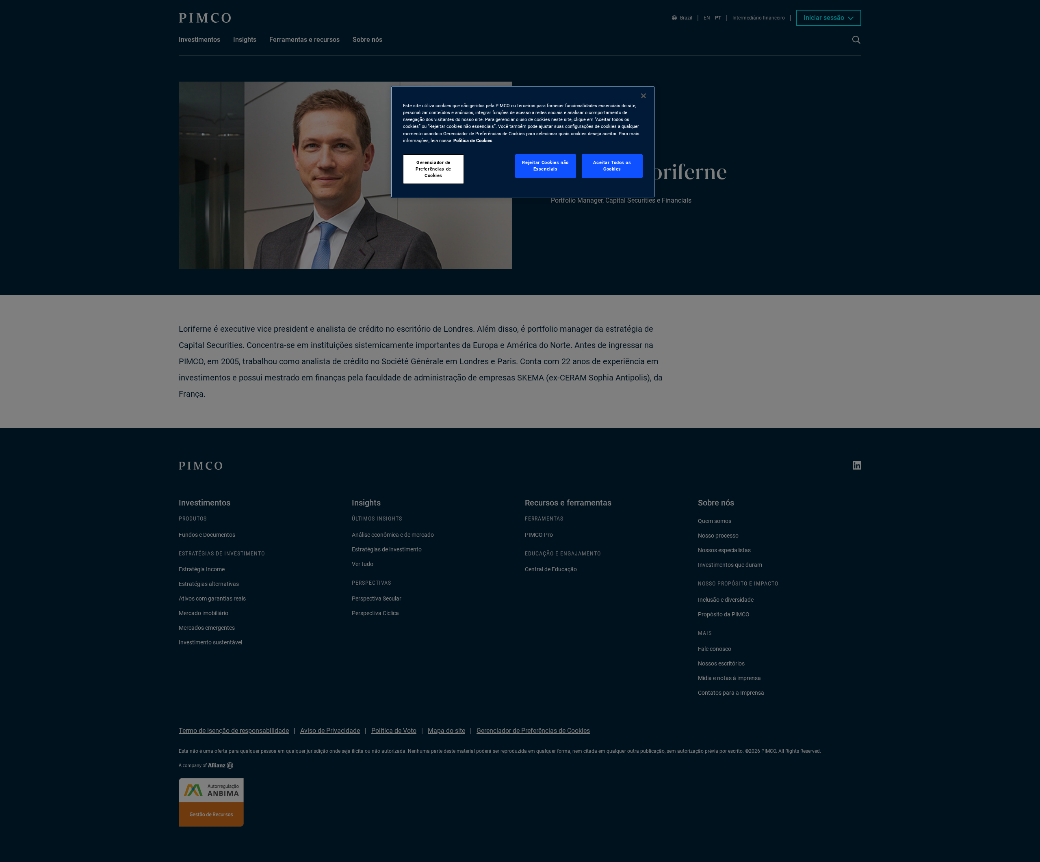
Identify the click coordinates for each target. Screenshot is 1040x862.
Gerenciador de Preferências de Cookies (433, 169)
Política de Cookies (472, 140)
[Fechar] (643, 96)
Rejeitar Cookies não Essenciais (545, 166)
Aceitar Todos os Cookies (612, 166)
